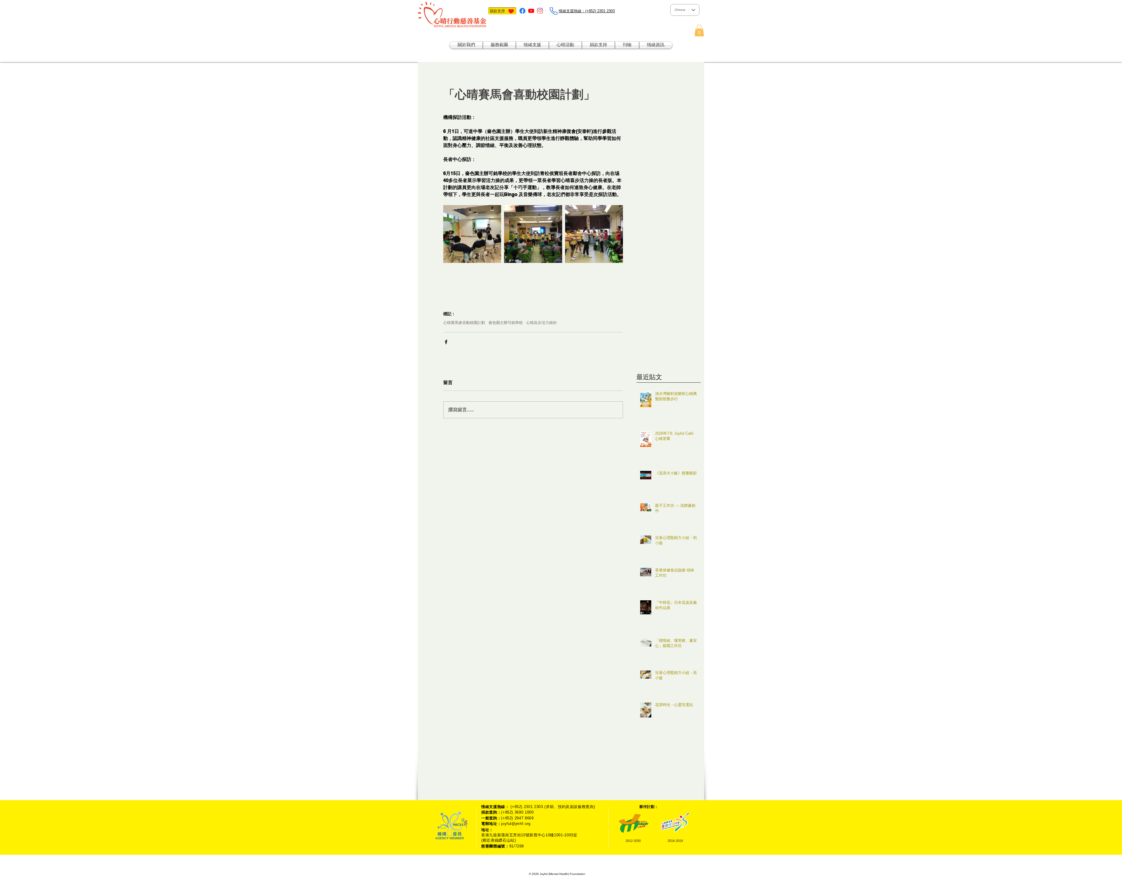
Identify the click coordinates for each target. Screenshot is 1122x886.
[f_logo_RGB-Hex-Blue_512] (522, 11)
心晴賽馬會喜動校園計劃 (464, 322)
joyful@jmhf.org (516, 823)
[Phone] (553, 11)
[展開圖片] (472, 234)
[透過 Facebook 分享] (446, 342)
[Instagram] (540, 11)
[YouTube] (531, 11)
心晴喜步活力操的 (541, 322)
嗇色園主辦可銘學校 (506, 322)
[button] (699, 31)
